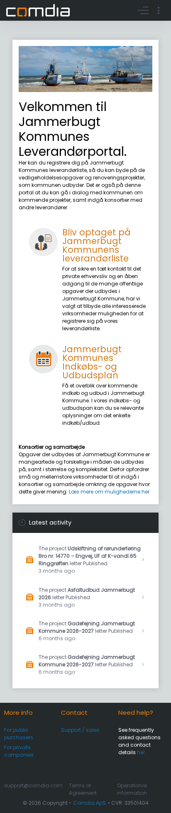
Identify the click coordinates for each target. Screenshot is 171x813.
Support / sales (80, 729)
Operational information (132, 789)
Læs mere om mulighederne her (109, 491)
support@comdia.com (33, 785)
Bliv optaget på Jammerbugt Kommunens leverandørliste (96, 245)
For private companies (19, 751)
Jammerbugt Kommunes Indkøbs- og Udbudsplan (92, 362)
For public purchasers (18, 733)
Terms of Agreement (83, 789)
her (141, 752)
